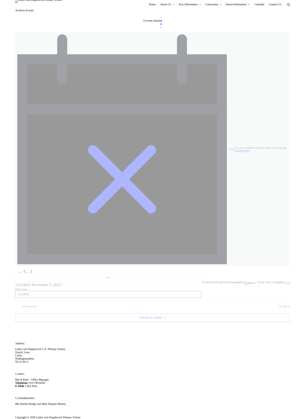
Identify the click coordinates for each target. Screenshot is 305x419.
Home (152, 4)
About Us (165, 4)
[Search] (288, 4)
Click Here (31, 386)
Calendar (259, 4)
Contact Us (275, 4)
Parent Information (236, 4)
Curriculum (211, 4)
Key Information (188, 4)
